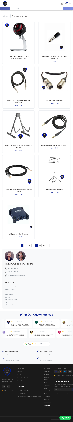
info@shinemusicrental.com (16, 275)
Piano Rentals (21, 381)
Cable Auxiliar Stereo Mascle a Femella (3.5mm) (18, 191)
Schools (19, 371)
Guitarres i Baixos (10, 289)
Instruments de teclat (11, 292)
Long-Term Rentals (22, 378)
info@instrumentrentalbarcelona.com (30, 396)
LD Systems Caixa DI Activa (18, 234)
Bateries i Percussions (11, 287)
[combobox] (37, 8)
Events (19, 374)
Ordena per (6, 16)
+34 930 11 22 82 (13, 268)
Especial (7, 297)
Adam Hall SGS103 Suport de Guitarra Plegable (18, 146)
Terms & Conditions (56, 419)
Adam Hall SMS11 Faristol (54, 189)
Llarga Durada (9, 294)
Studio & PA (47, 399)
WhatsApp (23, 393)
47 (47, 245)
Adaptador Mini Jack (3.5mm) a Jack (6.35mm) (54, 57)
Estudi (6, 302)
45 (40, 245)
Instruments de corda (11, 299)
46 (44, 245)
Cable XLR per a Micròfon (54, 101)
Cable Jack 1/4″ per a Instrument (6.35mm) (18, 102)
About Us (46, 409)
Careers (46, 412)
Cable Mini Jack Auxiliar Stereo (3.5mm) (54, 145)
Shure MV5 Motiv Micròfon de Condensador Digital (18, 57)
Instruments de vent (10, 305)
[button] (65, 418)
